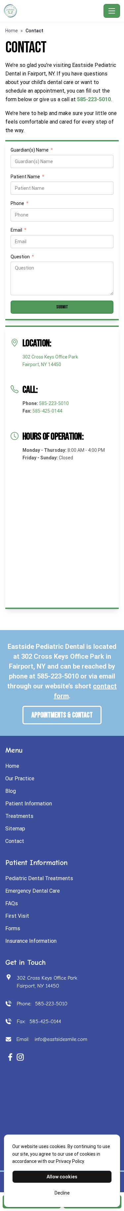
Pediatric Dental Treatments (39, 878)
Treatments (19, 816)
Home (11, 30)
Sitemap (15, 828)
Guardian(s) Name (32, 150)
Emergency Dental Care (32, 891)
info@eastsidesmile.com (60, 1039)
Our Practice (19, 778)
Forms (12, 928)
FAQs (11, 903)
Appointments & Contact (62, 715)
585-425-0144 (47, 411)
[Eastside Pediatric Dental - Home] (52, 10)
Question (22, 257)
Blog (10, 791)
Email (18, 230)
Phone (19, 204)
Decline (62, 1193)
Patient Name (27, 177)
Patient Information (28, 803)
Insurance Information (31, 941)
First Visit (17, 916)
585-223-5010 (54, 403)
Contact (14, 841)
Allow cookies (62, 1176)
